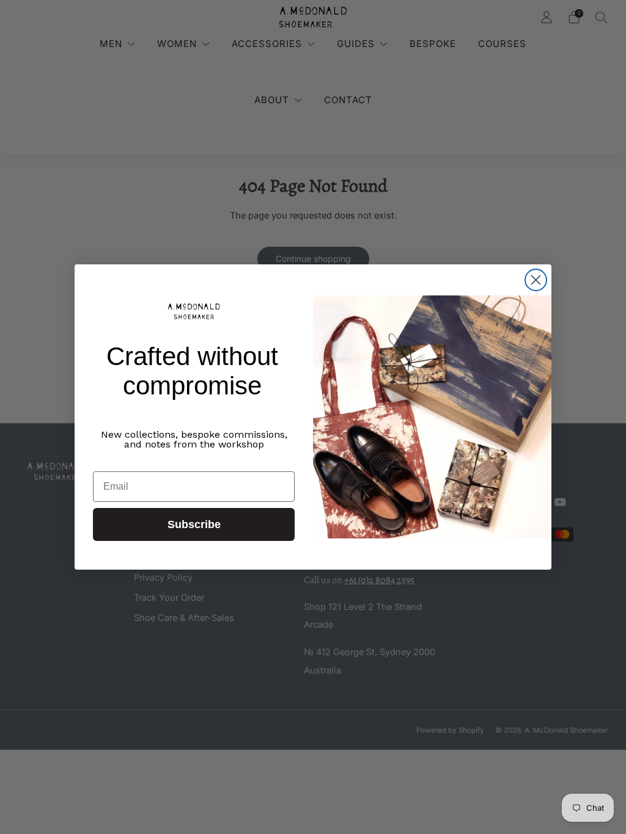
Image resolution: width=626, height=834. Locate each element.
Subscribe (194, 524)
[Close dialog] (536, 280)
